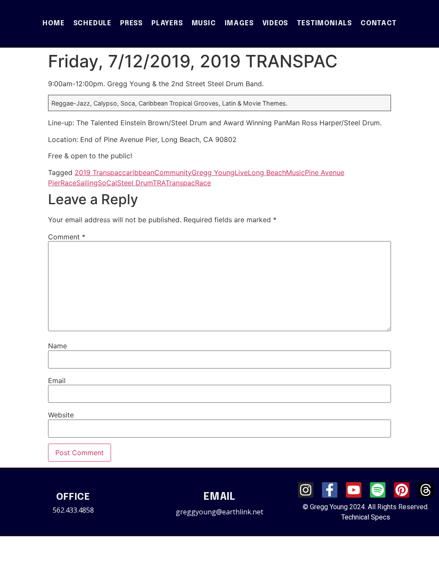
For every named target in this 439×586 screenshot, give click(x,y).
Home (53, 23)
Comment (66, 236)
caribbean (138, 172)
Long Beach (267, 172)
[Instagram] (305, 490)
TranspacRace (188, 182)
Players (167, 23)
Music (204, 23)
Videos (275, 23)
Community (173, 172)
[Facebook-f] (329, 490)
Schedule (92, 23)
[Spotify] (377, 490)
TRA (159, 182)
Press (131, 23)
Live (241, 172)
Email (57, 380)
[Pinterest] (401, 490)
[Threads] (425, 490)
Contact (379, 23)
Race (68, 182)
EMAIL (219, 497)
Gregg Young (213, 172)
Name (57, 345)
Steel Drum (135, 182)
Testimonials (324, 23)
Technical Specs (365, 517)
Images (239, 23)
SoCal (107, 182)
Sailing (87, 182)
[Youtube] (353, 490)
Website (61, 414)
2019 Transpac (98, 172)
